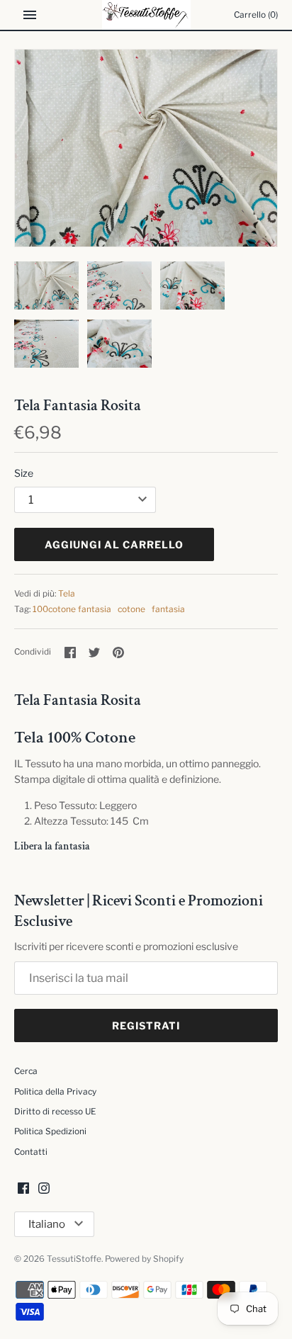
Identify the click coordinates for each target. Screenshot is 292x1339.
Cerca (26, 1071)
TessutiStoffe (74, 1259)
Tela (66, 594)
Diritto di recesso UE (55, 1112)
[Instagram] (44, 1189)
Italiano (46, 1224)
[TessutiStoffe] (146, 15)
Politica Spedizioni (50, 1131)
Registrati (146, 1025)
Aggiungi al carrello (114, 544)
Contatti (30, 1152)
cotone (131, 609)
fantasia (168, 609)
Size (23, 473)
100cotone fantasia (72, 609)
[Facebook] (23, 1189)
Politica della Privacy (55, 1092)
